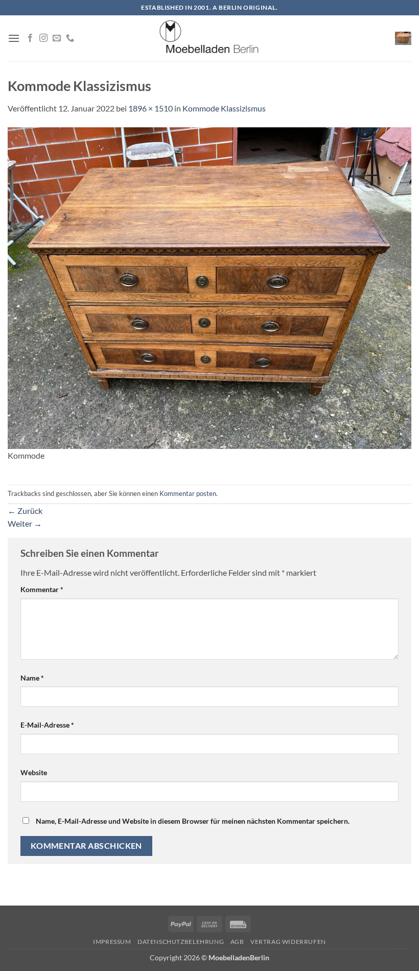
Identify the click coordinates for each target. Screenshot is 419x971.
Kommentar (41, 589)
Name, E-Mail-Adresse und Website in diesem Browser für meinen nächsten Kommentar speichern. (193, 821)
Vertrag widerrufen (288, 941)
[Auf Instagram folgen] (43, 38)
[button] (14, 38)
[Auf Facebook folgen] (30, 38)
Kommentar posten (187, 493)
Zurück (25, 510)
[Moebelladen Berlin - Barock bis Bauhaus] (209, 38)
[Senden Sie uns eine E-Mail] (57, 38)
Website (33, 772)
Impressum (112, 941)
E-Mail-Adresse (47, 724)
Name (32, 677)
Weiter (25, 523)
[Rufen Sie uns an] (70, 38)
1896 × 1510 (150, 108)
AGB (237, 941)
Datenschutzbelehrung (180, 941)
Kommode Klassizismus (224, 108)
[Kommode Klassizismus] (209, 286)
